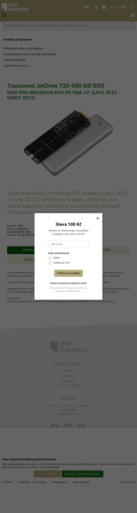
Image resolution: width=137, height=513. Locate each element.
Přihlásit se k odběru (68, 273)
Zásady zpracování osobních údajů (68, 283)
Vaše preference (58, 253)
